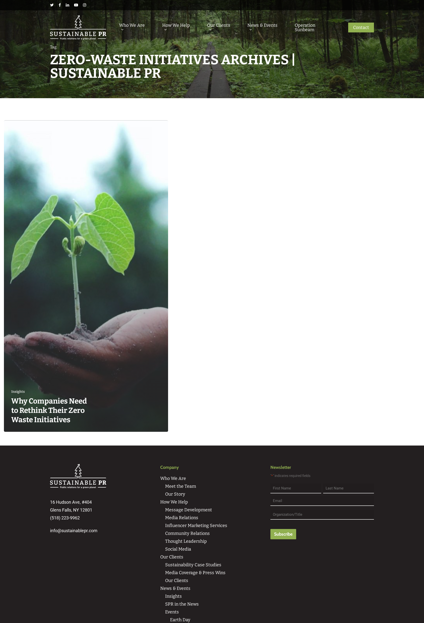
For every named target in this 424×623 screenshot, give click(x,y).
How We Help (176, 25)
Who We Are (132, 25)
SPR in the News (182, 604)
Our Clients (218, 25)
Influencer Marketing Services (196, 525)
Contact (361, 27)
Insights (18, 392)
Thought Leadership (186, 541)
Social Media (178, 549)
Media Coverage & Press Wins (195, 572)
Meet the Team (180, 486)
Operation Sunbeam (305, 27)
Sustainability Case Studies (193, 565)
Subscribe (283, 534)
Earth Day (180, 620)
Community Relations (187, 533)
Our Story (175, 494)
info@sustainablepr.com (73, 530)
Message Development (188, 510)
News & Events (262, 25)
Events (172, 612)
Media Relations (181, 517)
